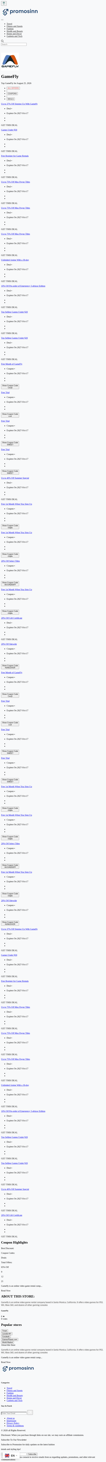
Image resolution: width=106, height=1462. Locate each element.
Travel (9, 24)
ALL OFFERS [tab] (13, 88)
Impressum (11, 1421)
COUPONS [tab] (12, 94)
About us (11, 1418)
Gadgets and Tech (14, 36)
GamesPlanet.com (9, 1339)
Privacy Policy (13, 1423)
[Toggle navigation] (2, 19)
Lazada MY (6, 1334)
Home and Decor (14, 34)
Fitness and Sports (14, 26)
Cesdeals (6, 1337)
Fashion (10, 29)
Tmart (4, 1331)
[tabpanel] (53, 386)
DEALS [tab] (11, 99)
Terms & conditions (15, 1426)
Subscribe (32, 1454)
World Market (7, 1342)
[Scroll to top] (4, 3)
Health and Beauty (15, 31)
